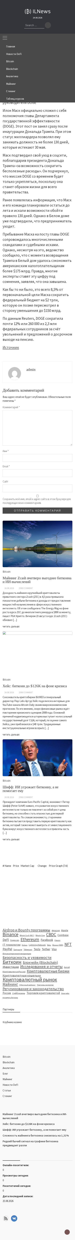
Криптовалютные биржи (48, 971)
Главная (10, 46)
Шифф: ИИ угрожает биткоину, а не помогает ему (30, 789)
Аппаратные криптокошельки (17, 953)
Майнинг (11, 83)
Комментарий (11, 407)
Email (6, 466)
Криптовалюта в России (14, 971)
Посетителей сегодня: (17, 1186)
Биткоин (12, 962)
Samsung (17, 949)
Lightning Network (37, 945)
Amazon (56, 930)
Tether (46, 949)
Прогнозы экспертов (45, 985)
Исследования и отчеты (41, 967)
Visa (54, 949)
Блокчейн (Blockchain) (40, 962)
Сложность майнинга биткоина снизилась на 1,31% (36, 1135)
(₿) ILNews (38, 11)
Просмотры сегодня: (16, 1175)
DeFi (6, 940)
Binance (10, 934)
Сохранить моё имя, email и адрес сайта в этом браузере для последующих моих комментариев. (37, 501)
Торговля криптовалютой (43, 993)
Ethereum (30, 939)
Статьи (7, 1090)
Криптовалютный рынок (30, 980)
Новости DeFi (14, 54)
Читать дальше (11, 839)
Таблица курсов (15, 98)
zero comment (26, 797)
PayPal (7, 949)
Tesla (37, 949)
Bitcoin (10, 61)
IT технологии (11, 945)
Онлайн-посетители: (16, 1165)
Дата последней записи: (18, 1196)
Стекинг (11, 91)
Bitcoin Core (40, 935)
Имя (6, 451)
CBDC (51, 934)
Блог (5, 1073)
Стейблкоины (18, 993)
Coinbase (63, 935)
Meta (49, 945)
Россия (7, 993)
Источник (11, 347)
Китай (67, 967)
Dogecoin (14, 940)
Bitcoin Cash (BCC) (27, 935)
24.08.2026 (9, 797)
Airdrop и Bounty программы (26, 930)
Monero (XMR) (57, 945)
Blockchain (12, 69)
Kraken (24, 945)
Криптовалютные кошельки (22, 975)
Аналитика (12, 76)
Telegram (28, 949)
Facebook (47, 940)
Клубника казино (12, 1022)
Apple (64, 930)
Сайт (5, 481)
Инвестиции (11, 967)
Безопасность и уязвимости (27, 957)
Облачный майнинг (27, 985)
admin (31, 369)
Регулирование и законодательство (33, 989)
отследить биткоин (10, 997)
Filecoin (57, 940)
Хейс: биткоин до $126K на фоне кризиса (29, 1124)
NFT (68, 944)
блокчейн (65, 993)
